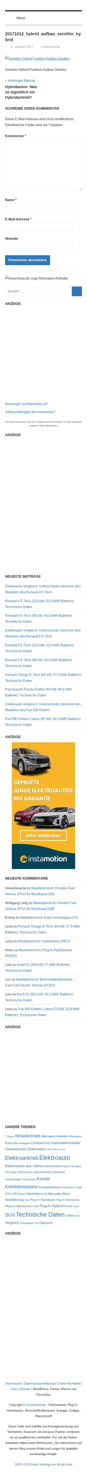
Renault (67, 1206)
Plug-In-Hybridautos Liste (22, 1206)
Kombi (43, 1178)
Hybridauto (58, 1172)
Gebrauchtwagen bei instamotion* (30, 412)
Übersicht (46, 1223)
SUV (10, 1215)
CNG (49, 1149)
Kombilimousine (21, 1186)
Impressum (13, 1383)
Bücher (25, 1389)
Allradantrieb (27, 1135)
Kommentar (15, 136)
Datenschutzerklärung (39, 1383)
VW (36, 1223)
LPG (8, 1194)
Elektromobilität (51, 1166)
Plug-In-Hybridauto (42, 1199)
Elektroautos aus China (23, 1166)
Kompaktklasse (49, 1187)
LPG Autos (18, 1193)
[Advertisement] (43, 352)
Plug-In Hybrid (51, 1206)
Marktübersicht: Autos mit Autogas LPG (49, 917)
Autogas (24, 1143)
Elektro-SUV (58, 1149)
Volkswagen (27, 1223)
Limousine (68, 1187)
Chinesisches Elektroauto (25, 1149)
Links (14, 1389)
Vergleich (12, 1223)
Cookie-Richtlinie (68, 1383)
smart (76, 1206)
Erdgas (65, 1166)
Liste (78, 1187)
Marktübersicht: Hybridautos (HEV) (44, 941)
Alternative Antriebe (54, 1136)
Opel (26, 1200)
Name (10, 200)
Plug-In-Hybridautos (67, 1199)
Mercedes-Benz (59, 1193)
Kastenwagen (13, 1179)
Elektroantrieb (21, 1158)
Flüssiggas (76, 1166)
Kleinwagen (29, 1179)
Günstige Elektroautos (18, 1172)
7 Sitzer (9, 1136)
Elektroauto (54, 1157)
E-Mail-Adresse (18, 219)
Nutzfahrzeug (14, 1199)
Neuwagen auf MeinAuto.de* (26, 404)
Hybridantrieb (42, 1172)
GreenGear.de (50, 46)
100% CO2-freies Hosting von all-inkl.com (43, 1464)
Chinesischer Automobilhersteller (55, 1143)
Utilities (70, 1215)
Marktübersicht (36, 1193)
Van (78, 1215)
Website (11, 238)
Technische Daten (40, 1214)
